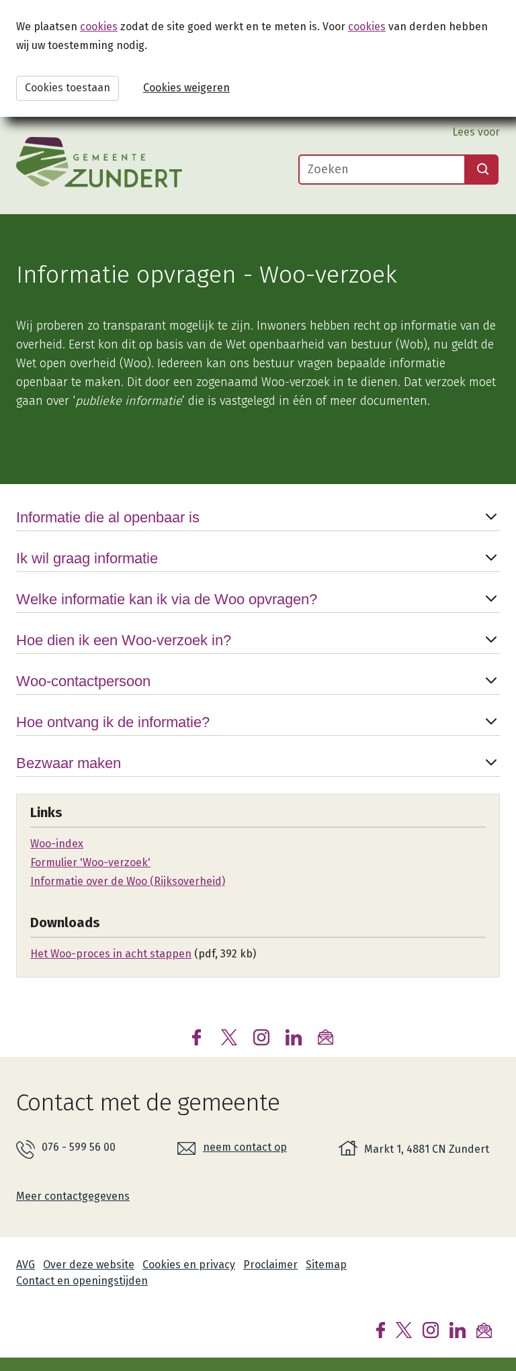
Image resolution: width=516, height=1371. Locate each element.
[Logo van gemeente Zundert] (99, 162)
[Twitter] (404, 1329)
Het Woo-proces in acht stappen (110, 953)
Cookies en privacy (188, 1264)
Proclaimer (270, 1264)
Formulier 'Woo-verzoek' (90, 862)
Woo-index (56, 843)
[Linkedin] (457, 1329)
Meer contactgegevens (73, 1196)
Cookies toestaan (67, 87)
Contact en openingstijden (82, 1280)
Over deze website (88, 1264)
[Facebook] (380, 1329)
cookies (99, 26)
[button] (258, 528)
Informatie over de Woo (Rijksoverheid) (127, 881)
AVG (25, 1264)
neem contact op (245, 1147)
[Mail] (484, 1329)
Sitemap (326, 1264)
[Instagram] (431, 1329)
